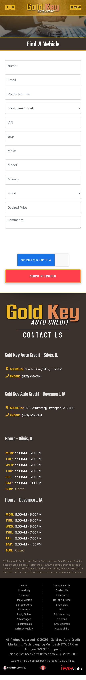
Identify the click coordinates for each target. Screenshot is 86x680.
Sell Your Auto (24, 605)
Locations (62, 595)
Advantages (24, 619)
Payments (24, 609)
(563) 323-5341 (31, 415)
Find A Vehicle (24, 600)
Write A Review (24, 629)
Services (24, 595)
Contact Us (62, 590)
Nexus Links (62, 629)
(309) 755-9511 (31, 376)
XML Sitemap (62, 624)
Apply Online (24, 614)
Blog (61, 609)
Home (24, 585)
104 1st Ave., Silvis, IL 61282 (43, 368)
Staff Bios (62, 605)
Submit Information (43, 276)
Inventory (24, 590)
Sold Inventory (61, 614)
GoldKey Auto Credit (65, 639)
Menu (77, 7)
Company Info (62, 585)
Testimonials (24, 624)
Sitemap (62, 619)
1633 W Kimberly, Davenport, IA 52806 (49, 407)
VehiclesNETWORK (60, 644)
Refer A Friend (62, 600)
